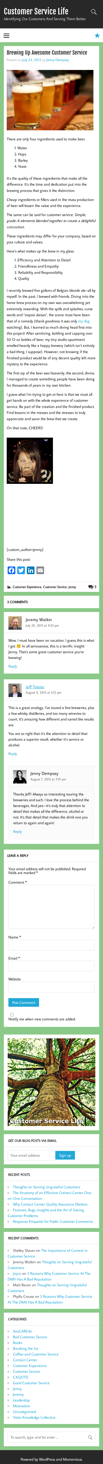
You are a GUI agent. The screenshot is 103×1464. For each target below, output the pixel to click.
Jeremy (18, 1394)
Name (14, 937)
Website (14, 979)
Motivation (21, 1405)
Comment (17, 882)
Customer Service (55, 586)
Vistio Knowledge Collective (34, 1417)
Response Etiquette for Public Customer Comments (53, 1221)
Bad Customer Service (30, 1336)
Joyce (17, 1273)
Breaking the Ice (25, 1348)
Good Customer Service (31, 1382)
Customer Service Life (36, 11)
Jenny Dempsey (57, 59)
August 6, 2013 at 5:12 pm (43, 692)
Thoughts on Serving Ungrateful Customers (46, 1186)
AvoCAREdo (22, 1331)
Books (17, 1342)
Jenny (72, 586)
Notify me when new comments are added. (42, 1019)
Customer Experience (27, 586)
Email (14, 958)
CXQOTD (20, 1377)
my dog (84, 321)
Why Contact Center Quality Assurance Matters (50, 1204)
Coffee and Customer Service (36, 1354)
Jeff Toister (35, 686)
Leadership (21, 1400)
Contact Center (25, 1359)
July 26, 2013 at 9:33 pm (42, 625)
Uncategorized (24, 1411)
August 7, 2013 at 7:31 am (48, 779)
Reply (12, 666)
